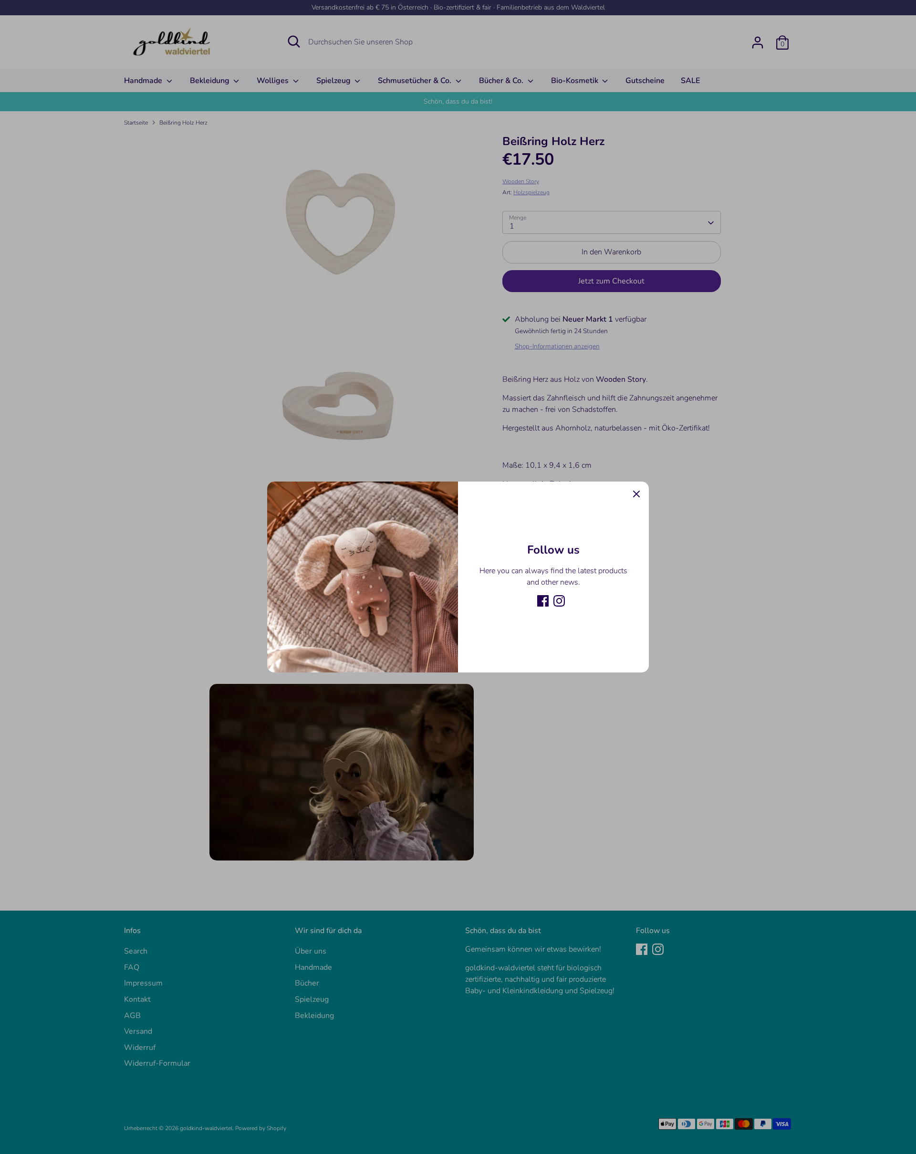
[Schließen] (636, 493)
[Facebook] (543, 601)
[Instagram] (559, 601)
